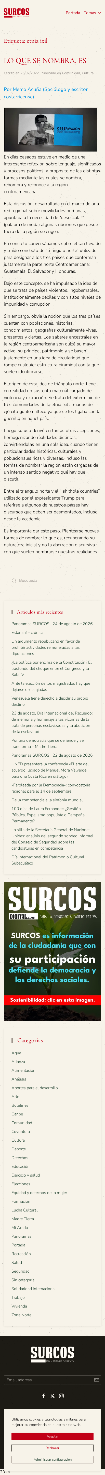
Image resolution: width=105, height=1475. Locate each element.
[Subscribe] (96, 1380)
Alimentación (23, 1070)
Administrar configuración (53, 1459)
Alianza (18, 1062)
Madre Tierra (22, 1219)
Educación (20, 1166)
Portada (73, 13)
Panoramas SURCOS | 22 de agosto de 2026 (52, 755)
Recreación (21, 1254)
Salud (16, 1262)
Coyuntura (20, 1131)
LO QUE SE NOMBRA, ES (45, 60)
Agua (16, 1053)
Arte (15, 1097)
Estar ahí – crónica (27, 632)
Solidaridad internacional (33, 1289)
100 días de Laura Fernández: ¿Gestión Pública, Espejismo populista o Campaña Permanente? (48, 815)
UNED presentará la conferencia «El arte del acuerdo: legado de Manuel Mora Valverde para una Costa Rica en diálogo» (50, 770)
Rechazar (52, 1448)
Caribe (17, 1114)
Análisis (18, 1079)
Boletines (20, 1105)
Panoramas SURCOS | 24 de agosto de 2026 (52, 624)
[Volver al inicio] (16, 13)
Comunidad (71, 73)
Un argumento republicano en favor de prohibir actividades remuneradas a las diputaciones (45, 647)
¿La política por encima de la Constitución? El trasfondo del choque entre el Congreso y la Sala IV (51, 669)
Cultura (88, 73)
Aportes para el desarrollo (34, 1088)
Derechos (19, 1158)
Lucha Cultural (24, 1210)
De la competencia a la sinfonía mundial (47, 800)
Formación (20, 1201)
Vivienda (19, 1306)
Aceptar (53, 1436)
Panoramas (21, 1236)
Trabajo (18, 1297)
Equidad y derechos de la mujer (39, 1193)
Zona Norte (21, 1315)
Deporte (18, 1149)
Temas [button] (90, 13)
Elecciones (20, 1184)
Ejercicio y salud (25, 1175)
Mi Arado (19, 1227)
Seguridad (20, 1271)
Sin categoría (22, 1280)
